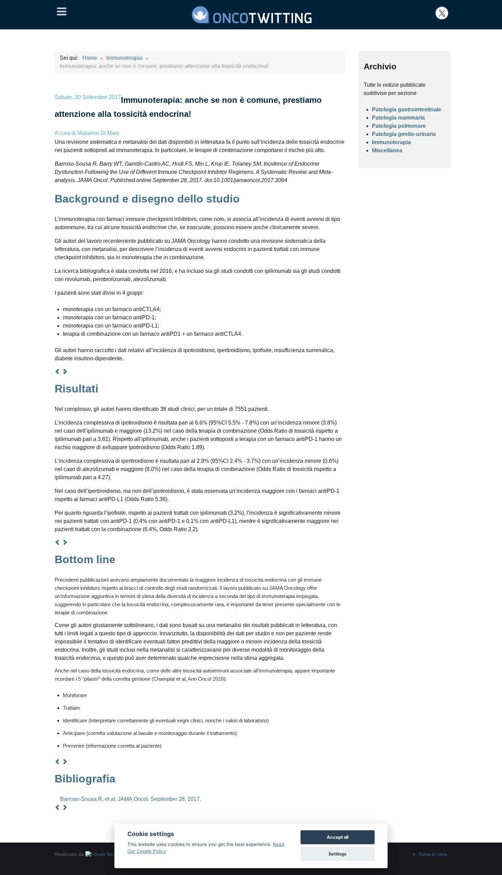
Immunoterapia (391, 142)
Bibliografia (85, 779)
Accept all (337, 837)
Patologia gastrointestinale (406, 109)
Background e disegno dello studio (147, 199)
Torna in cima (432, 854)
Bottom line (85, 559)
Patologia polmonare (399, 126)
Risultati (76, 389)
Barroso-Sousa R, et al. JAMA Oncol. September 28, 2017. (130, 799)
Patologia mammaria (398, 118)
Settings (337, 854)
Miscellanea (387, 150)
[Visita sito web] (105, 854)
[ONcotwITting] (251, 13)
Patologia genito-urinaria (404, 134)
